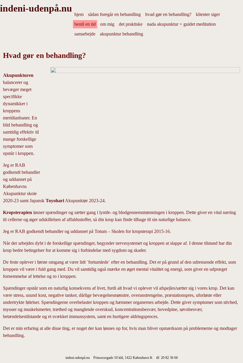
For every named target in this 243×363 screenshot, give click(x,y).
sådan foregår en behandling (114, 14)
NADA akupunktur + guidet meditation (181, 24)
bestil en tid (85, 24)
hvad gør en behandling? (168, 14)
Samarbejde (84, 33)
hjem (79, 14)
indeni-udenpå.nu (36, 8)
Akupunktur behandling (121, 33)
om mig (107, 24)
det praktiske (131, 24)
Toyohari (55, 200)
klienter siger (208, 14)
